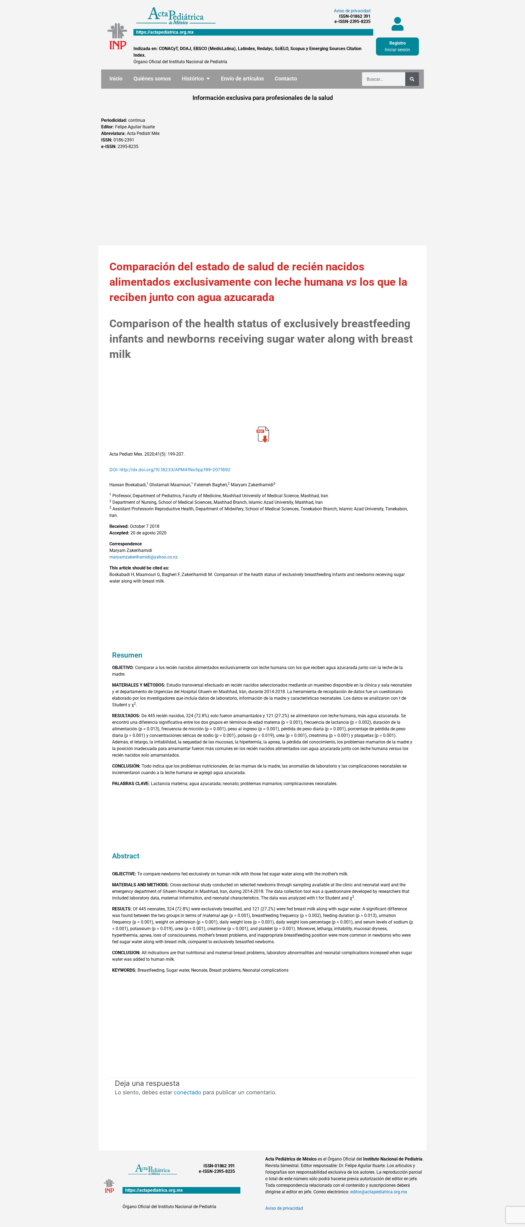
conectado (187, 1092)
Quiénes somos (152, 78)
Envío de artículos (242, 78)
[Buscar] (412, 79)
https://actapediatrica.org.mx (165, 32)
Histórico (193, 78)
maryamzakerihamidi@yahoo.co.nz (143, 557)
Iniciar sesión (397, 49)
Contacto (286, 78)
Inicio (115, 78)
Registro (397, 43)
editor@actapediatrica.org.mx (378, 1191)
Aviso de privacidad (352, 10)
